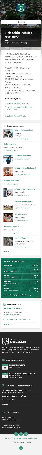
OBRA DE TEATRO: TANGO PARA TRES (23, 373)
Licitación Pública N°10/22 (16, 104)
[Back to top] (21, 448)
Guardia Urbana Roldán (24, 201)
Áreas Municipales (23, 139)
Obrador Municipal (22, 238)
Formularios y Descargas (19, 43)
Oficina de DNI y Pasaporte (25, 189)
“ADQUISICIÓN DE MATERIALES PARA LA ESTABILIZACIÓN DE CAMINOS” (16, 391)
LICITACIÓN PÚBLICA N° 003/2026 (14, 396)
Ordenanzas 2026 (8, 400)
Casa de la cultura (16, 378)
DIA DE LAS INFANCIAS (17, 365)
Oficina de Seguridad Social (25, 168)
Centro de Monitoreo (23, 155)
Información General (11, 180)
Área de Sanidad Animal (24, 130)
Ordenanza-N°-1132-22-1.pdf (16, 320)
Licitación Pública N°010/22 (16, 116)
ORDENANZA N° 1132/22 (13, 308)
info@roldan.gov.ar (13, 428)
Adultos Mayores (21, 214)
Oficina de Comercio (11, 226)
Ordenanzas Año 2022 (12, 314)
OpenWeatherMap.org (23, 295)
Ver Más (6, 252)
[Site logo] (21, 15)
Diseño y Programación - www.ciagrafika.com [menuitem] (21, 438)
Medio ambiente (10, 144)
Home (7, 43)
